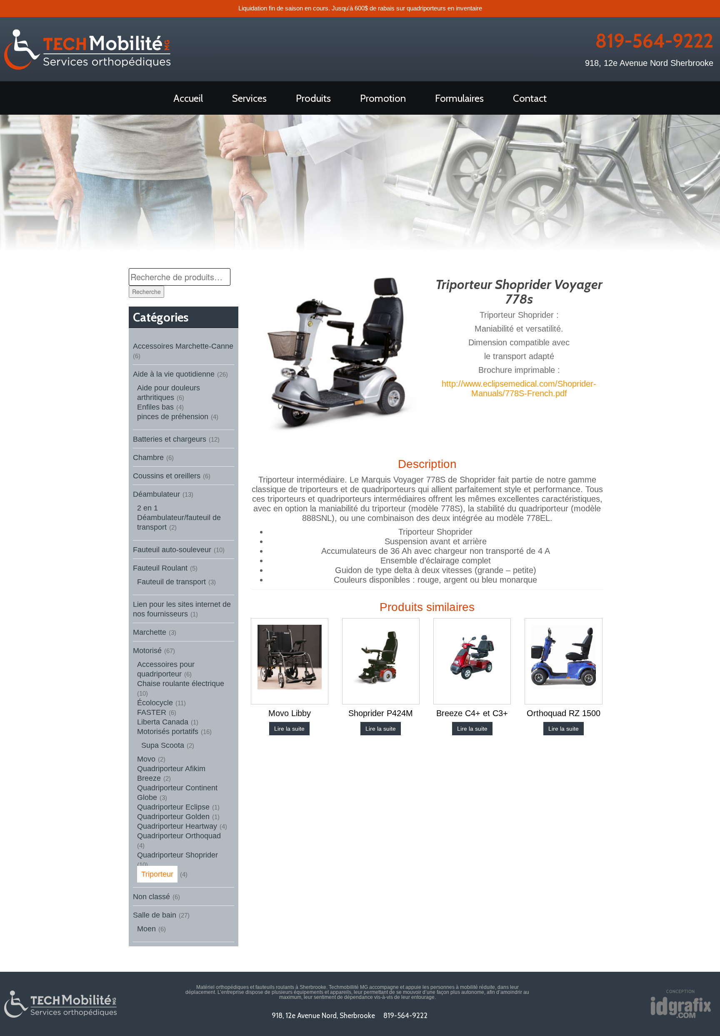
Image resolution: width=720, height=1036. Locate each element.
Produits (313, 98)
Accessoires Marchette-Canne (183, 346)
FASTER (151, 712)
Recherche (146, 291)
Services (249, 98)
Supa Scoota (162, 745)
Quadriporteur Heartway (177, 826)
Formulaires (459, 98)
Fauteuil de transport (171, 582)
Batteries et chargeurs (169, 439)
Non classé (151, 897)
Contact (530, 98)
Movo (146, 759)
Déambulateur (156, 494)
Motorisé (147, 650)
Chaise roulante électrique (180, 683)
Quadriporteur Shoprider (177, 855)
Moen (146, 929)
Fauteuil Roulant (160, 568)
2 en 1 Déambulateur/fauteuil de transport (179, 517)
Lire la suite (289, 728)
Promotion (383, 98)
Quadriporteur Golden (173, 816)
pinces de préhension (172, 416)
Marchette (149, 632)
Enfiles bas (155, 407)
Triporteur (157, 874)
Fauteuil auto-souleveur (172, 550)
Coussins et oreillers (166, 476)
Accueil (188, 98)
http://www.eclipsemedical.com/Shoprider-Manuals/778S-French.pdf (519, 388)
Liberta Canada (162, 722)
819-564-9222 (654, 41)
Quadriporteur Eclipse (173, 807)
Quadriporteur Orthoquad (179, 836)
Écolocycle (155, 703)
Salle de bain (154, 915)
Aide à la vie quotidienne (174, 374)
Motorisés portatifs (167, 731)
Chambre (148, 457)
